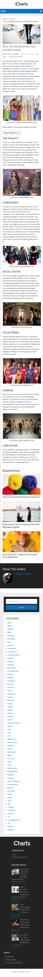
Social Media (13, 784)
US (9, 823)
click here (19, 229)
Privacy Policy (11, 960)
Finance (11, 684)
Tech (9, 801)
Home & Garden (14, 723)
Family (10, 674)
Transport (11, 810)
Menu (3, 11)
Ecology (11, 665)
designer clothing (19, 69)
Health (10, 707)
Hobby (10, 713)
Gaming (11, 700)
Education (11, 668)
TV (9, 817)
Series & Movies (14, 781)
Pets (9, 762)
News (10, 755)
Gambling (11, 694)
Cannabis (11, 639)
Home (10, 720)
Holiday (11, 717)
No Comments (17, 57)
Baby (10, 626)
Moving (10, 746)
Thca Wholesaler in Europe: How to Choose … (25, 908)
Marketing (11, 739)
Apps (10, 623)
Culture (10, 658)
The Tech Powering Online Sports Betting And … (25, 938)
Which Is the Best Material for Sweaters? (21, 497)
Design (10, 661)
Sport (10, 794)
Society (11, 788)
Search (21, 607)
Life (9, 736)
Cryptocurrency (14, 655)
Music (10, 749)
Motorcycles (12, 742)
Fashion (11, 678)
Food (10, 691)
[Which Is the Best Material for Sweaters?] (21, 484)
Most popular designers (12, 394)
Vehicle (10, 827)
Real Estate (12, 768)
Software (11, 791)
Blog (9, 632)
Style (5, 57)
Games (10, 697)
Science (11, 778)
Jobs (9, 729)
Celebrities (12, 649)
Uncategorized (13, 820)
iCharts (14, 972)
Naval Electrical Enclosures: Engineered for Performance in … (20, 892)
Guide (10, 704)
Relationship (12, 772)
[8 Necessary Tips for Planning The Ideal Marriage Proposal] (21, 511)
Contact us (10, 957)
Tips (9, 804)
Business (11, 636)
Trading (10, 807)
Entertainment (13, 671)
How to (10, 726)
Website (11, 830)
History (10, 710)
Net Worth (12, 752)
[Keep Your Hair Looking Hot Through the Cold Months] (21, 541)
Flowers (11, 687)
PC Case (11, 759)
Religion (11, 775)
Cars (9, 642)
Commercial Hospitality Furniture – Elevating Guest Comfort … (20, 874)
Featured (11, 681)
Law (9, 733)
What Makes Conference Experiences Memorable (25, 923)
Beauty (10, 629)
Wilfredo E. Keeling (11, 54)
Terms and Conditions (14, 963)
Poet (9, 765)
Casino (10, 645)
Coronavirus (12, 652)
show (18, 133)
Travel (10, 814)
